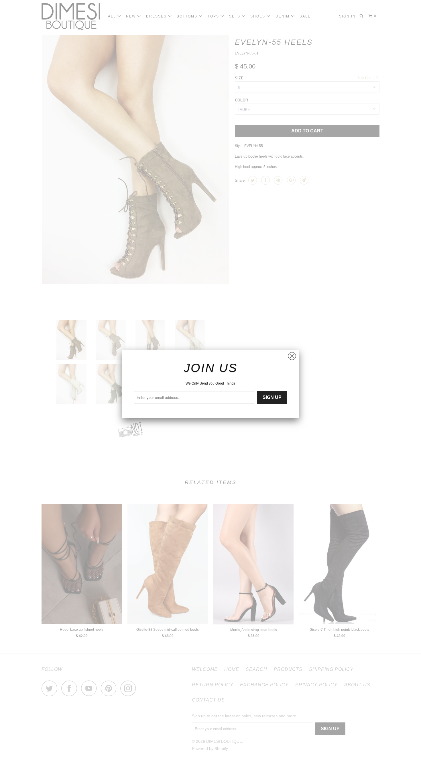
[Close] (292, 355)
